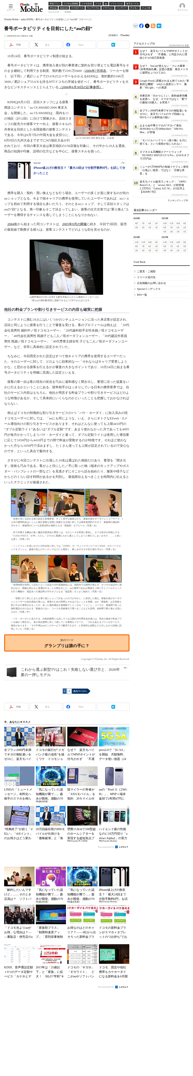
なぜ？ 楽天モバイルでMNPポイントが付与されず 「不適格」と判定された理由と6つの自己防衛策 (164, 54)
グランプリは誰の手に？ (66, 645)
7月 (143, 223)
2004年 (12, 224)
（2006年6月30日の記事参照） (81, 87)
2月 (149, 227)
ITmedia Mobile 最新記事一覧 (153, 25)
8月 (136, 223)
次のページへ (80, 691)
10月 (178, 223)
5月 (156, 223)
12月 (165, 223)
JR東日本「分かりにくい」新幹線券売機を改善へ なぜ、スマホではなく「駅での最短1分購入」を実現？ (163, 99)
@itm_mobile (147, 25)
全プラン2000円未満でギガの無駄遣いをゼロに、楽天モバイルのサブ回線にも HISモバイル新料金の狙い (163, 114)
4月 (136, 227)
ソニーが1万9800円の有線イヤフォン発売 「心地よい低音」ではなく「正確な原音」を (165, 170)
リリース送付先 (146, 277)
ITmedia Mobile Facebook (141, 25)
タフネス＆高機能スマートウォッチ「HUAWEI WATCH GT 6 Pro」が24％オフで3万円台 (164, 155)
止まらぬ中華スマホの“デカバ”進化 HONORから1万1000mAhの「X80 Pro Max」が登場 (162, 129)
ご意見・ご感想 (146, 271)
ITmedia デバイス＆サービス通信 (135, 25)
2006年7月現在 (95, 71)
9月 (184, 223)
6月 (149, 223)
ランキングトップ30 (178, 200)
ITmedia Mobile (11, 19)
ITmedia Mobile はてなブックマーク (159, 25)
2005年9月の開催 (74, 224)
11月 (171, 223)
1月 (156, 227)
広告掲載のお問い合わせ (151, 283)
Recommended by (106, 847)
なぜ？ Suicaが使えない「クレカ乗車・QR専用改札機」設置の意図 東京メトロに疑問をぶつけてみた (164, 69)
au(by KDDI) (27, 19)
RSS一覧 (142, 294)
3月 (143, 227)
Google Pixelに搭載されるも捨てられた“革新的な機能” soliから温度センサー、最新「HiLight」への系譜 (164, 84)
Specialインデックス (149, 289)
